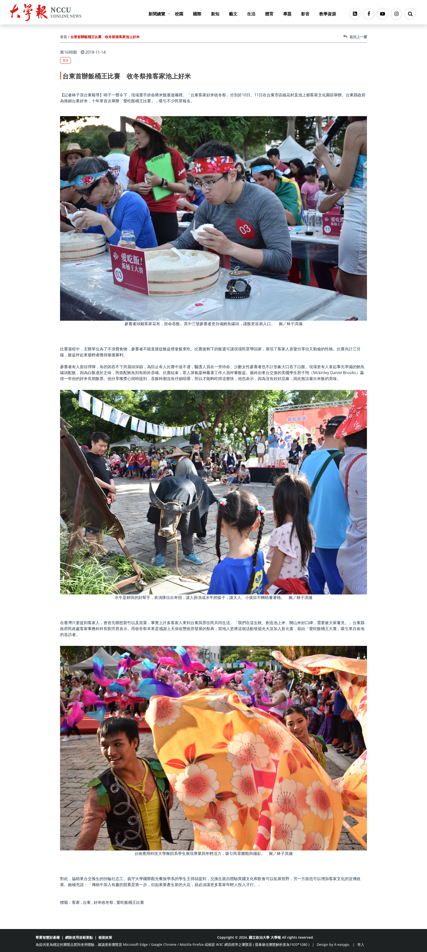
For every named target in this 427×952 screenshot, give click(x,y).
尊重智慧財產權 (48, 937)
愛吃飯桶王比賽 (130, 902)
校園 (179, 14)
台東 (87, 902)
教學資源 (327, 14)
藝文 (233, 14)
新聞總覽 (157, 14)
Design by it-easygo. (333, 944)
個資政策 (105, 937)
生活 (251, 14)
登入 (360, 944)
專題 (287, 14)
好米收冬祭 (103, 902)
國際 (197, 14)
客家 (76, 902)
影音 (305, 14)
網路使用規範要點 (79, 937)
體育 (269, 14)
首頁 (63, 36)
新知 (215, 14)
